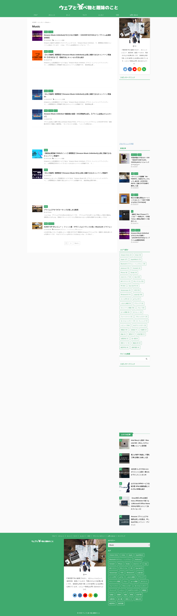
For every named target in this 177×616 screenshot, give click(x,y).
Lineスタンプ (126, 277)
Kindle (134, 272)
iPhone (124, 272)
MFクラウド (125, 281)
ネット (68, 15)
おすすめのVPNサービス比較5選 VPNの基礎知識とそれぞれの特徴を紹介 (140, 486)
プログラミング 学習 (126, 144)
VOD (117, 15)
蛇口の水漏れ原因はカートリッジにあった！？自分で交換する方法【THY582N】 (140, 200)
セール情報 (125, 312)
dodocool (125, 268)
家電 (131, 334)
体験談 (124, 330)
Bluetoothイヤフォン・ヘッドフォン (64, 229)
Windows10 (126, 294)
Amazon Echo (126, 255)
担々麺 (135, 338)
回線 (123, 334)
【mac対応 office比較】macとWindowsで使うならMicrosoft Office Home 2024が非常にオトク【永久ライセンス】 (140, 503)
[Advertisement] (72, 78)
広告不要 (141, 334)
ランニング (143, 321)
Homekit (136, 268)
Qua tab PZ (133, 286)
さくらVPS (125, 299)
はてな (136, 299)
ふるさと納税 (126, 303)
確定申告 (124, 347)
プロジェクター (141, 316)
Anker (138, 255)
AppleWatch (136, 259)
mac (137, 277)
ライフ (85, 15)
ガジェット (52, 15)
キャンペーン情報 (59, 40)
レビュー (79, 229)
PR (76, 229)
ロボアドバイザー (139, 325)
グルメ (141, 308)
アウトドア (138, 303)
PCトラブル (139, 281)
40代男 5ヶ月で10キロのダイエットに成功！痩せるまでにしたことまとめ (140, 472)
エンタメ (101, 15)
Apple (124, 259)
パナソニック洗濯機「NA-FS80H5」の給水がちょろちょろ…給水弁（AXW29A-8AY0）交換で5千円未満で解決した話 (140, 181)
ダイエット (137, 312)
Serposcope (126, 290)
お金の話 (138, 294)
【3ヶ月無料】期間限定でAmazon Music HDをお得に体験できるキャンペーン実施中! (76, 173)
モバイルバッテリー (128, 321)
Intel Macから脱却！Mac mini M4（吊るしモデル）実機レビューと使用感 (140, 443)
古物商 (143, 330)
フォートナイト (126, 316)
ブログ (35, 15)
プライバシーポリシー (99, 536)
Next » (77, 243)
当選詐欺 (124, 338)
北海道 (134, 330)
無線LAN (137, 343)
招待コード (125, 343)
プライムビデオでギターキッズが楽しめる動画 (61, 210)
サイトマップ (121, 536)
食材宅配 (135, 347)
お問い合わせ (134, 15)
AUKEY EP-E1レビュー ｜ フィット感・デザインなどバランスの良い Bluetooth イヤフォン (78, 227)
